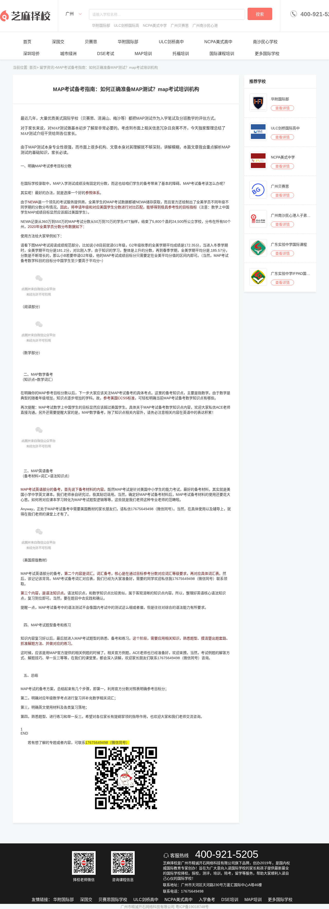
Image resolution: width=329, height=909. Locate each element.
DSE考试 (105, 53)
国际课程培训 (221, 53)
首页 (27, 42)
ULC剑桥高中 (171, 42)
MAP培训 (143, 53)
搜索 (260, 14)
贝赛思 (91, 42)
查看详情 (282, 108)
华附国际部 (128, 42)
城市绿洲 (68, 53)
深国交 (58, 42)
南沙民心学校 (265, 42)
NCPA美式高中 (218, 42)
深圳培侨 (31, 53)
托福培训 (180, 53)
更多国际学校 (267, 53)
